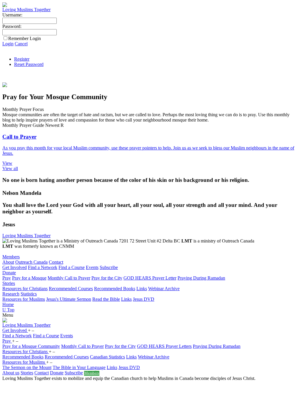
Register (21, 59)
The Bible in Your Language (79, 367)
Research (10, 293)
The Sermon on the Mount (26, 367)
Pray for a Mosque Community (31, 346)
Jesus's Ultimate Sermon (68, 299)
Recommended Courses (71, 288)
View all (10, 168)
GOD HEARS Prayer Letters (164, 346)
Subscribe (109, 267)
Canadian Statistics (107, 356)
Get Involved (14, 267)
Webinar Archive (164, 288)
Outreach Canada (31, 262)
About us (10, 372)
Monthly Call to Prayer (69, 277)
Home (8, 304)
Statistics (29, 293)
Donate (9, 272)
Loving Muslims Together (26, 235)
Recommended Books (114, 288)
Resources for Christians (25, 288)
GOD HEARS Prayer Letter (149, 277)
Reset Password (29, 64)
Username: (12, 14)
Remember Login (24, 38)
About (8, 262)
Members (11, 256)
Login (8, 43)
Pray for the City (106, 277)
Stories (8, 283)
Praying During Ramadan (201, 277)
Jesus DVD (143, 299)
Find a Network (42, 267)
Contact (56, 262)
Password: (11, 26)
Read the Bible (106, 299)
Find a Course (71, 267)
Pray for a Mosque (29, 277)
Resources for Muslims (23, 299)
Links (141, 288)
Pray (6, 277)
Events (92, 267)
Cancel (21, 43)
